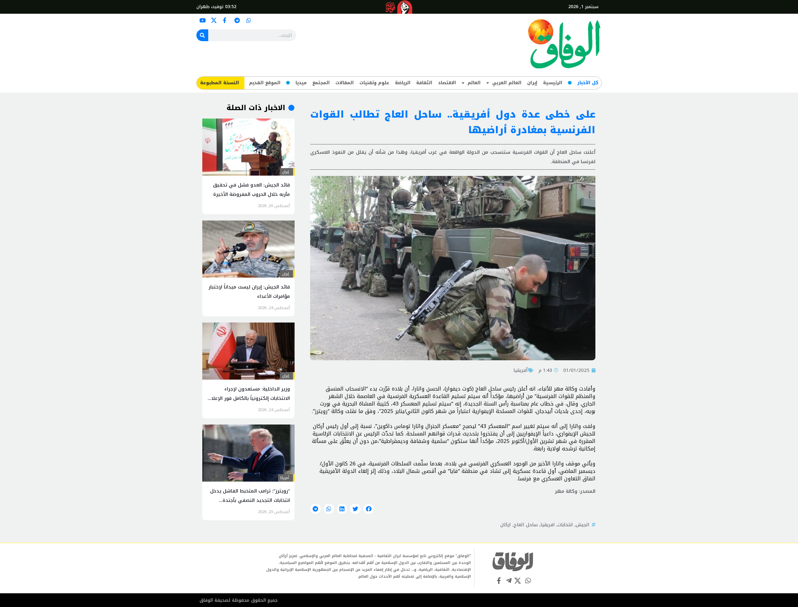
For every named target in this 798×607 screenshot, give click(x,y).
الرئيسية (552, 83)
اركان (505, 524)
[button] (368, 509)
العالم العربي (507, 83)
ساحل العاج (526, 524)
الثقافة (424, 83)
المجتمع (321, 83)
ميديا (301, 83)
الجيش (582, 524)
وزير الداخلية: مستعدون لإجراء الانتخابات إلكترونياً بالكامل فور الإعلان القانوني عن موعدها (249, 398)
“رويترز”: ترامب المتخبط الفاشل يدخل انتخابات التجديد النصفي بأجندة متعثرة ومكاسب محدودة (250, 500)
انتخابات (565, 524)
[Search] (202, 35)
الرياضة (403, 83)
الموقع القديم (265, 83)
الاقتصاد (447, 83)
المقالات (344, 83)
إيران (532, 83)
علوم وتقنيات (374, 83)
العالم (474, 83)
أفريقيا (520, 370)
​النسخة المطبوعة (219, 83)
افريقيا (548, 524)
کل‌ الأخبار (587, 83)
